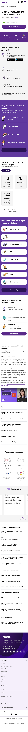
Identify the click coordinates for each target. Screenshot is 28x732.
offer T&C (24, 29)
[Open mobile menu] (25, 2)
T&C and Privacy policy (17, 29)
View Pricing (6, 170)
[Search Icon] (19, 2)
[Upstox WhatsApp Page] (24, 651)
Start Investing (14, 150)
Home (2, 6)
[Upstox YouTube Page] (17, 651)
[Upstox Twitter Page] (7, 651)
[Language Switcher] (22, 2)
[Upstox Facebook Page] (4, 651)
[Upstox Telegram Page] (10, 651)
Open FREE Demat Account (14, 26)
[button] (14, 357)
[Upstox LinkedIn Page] (14, 651)
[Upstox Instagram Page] (20, 651)
